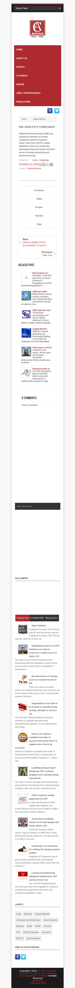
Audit (18, 914)
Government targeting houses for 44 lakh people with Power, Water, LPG (44, 822)
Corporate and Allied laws (28, 920)
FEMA (38, 926)
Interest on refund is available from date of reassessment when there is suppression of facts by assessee (36, 741)
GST (18, 932)
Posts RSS (37, 980)
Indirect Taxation (31, 932)
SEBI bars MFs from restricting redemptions (40, 291)
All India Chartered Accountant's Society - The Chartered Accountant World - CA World (38, 973)
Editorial (20, 926)
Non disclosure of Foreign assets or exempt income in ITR (43, 679)
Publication (23, 102)
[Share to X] (47, 164)
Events (20, 67)
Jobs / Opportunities (28, 93)
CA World (22, 75)
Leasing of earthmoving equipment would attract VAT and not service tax (43, 876)
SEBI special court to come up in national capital (41, 310)
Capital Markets (39, 119)
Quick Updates (39, 625)
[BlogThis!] (44, 164)
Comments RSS (38, 983)
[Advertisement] (44, 540)
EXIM (29, 926)
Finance (47, 926)
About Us (21, 58)
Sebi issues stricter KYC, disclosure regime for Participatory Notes (42, 347)
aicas (35, 160)
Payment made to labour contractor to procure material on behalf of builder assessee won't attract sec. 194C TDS (42, 369)
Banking (28, 914)
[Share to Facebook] (51, 164)
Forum (20, 84)
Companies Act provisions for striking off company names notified (44, 849)
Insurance (46, 932)
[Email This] (40, 164)
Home (19, 49)
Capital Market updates (39, 329)
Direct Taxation (50, 920)
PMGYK (20, 938)
